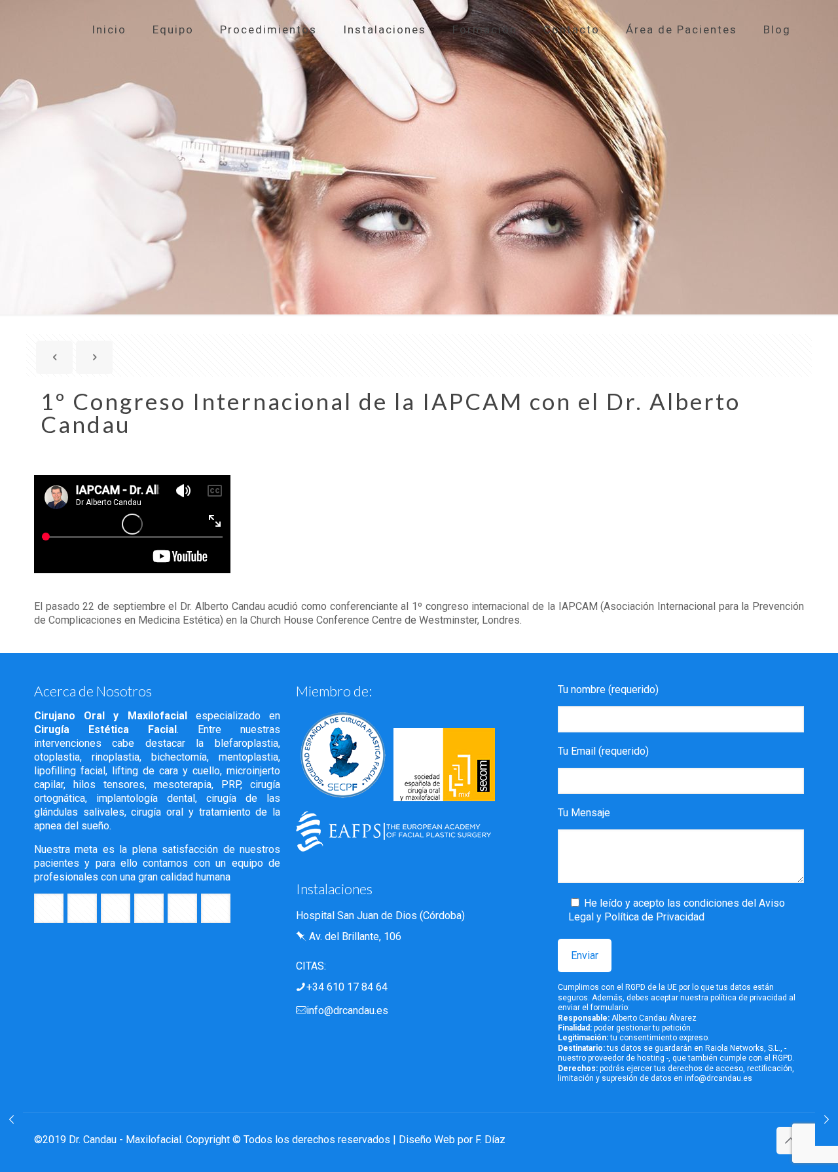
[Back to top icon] (790, 1140)
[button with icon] (49, 908)
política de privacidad (748, 997)
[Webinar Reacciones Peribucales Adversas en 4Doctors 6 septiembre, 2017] (11, 1119)
